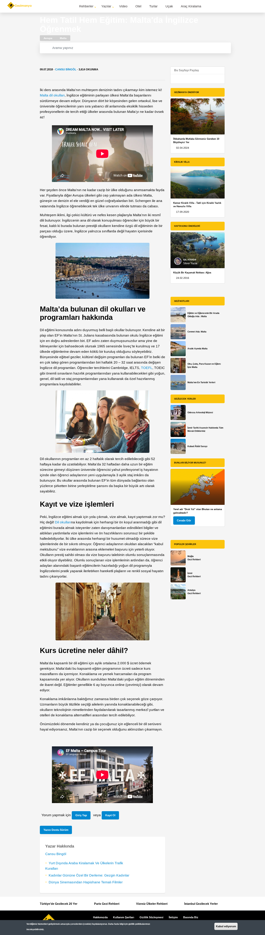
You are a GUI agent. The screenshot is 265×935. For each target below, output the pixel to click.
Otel (138, 6)
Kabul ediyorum (226, 926)
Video (123, 6)
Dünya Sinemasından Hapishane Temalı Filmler (86, 882)
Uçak (169, 6)
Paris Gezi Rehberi (106, 903)
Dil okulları (63, 522)
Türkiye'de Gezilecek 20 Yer (58, 903)
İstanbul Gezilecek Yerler (201, 903)
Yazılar (106, 6)
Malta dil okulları (52, 95)
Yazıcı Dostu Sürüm (55, 829)
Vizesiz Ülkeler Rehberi (151, 903)
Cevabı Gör (184, 520)
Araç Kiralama (191, 6)
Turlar (153, 6)
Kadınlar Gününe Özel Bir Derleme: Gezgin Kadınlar (89, 875)
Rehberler (86, 6)
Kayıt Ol (110, 815)
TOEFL (146, 368)
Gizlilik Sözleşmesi (151, 917)
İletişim (173, 917)
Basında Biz (190, 917)
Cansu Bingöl (65, 69)
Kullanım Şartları (123, 917)
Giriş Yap (81, 815)
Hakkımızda (100, 917)
